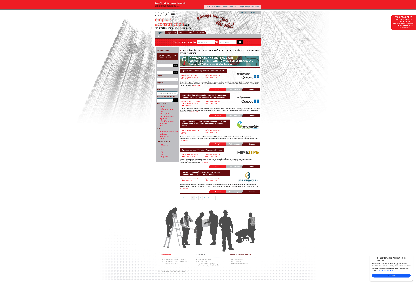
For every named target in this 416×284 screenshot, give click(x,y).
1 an (161, 147)
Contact (252, 89)
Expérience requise (163, 141)
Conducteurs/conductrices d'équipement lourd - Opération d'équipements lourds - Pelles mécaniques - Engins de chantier (204, 124)
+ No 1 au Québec (403, 21)
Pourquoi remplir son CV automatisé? (176, 261)
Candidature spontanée (167, 116)
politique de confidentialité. (385, 270)
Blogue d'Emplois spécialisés (249, 6)
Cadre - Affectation (165, 115)
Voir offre (218, 89)
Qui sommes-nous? (237, 259)
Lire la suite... (197, 85)
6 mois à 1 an (164, 146)
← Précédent (185, 198)
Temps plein (163, 123)
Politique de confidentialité (239, 263)
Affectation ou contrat (166, 109)
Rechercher (161, 62)
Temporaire (163, 108)
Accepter (391, 275)
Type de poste (161, 103)
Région (159, 76)
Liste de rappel (164, 136)
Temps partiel (164, 133)
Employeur (160, 82)
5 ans (161, 154)
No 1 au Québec (203, 261)
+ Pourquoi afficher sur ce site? (403, 23)
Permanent (163, 106)
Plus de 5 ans (164, 156)
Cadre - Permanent (165, 113)
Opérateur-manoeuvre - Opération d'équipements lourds (203, 71)
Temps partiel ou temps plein (169, 131)
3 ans (161, 151)
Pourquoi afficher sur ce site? (207, 263)
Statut (159, 128)
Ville (216, 42)
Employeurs (171, 33)
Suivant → (211, 198)
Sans (161, 144)
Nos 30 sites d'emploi (171, 263)
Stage (161, 111)
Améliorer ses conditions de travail (175, 259)
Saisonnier (163, 120)
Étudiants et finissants (167, 122)
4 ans (161, 153)
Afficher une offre (185, 33)
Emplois (160, 33)
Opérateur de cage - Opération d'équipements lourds (202, 150)
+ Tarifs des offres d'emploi (404, 26)
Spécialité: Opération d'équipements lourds (165, 56)
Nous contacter (236, 261)
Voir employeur (234, 89)
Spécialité (160, 89)
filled (161, 125)
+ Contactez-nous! (403, 28)
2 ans (161, 149)
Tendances (200, 33)
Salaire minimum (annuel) (166, 96)
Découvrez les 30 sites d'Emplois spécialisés (221, 6)
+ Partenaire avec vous (404, 19)
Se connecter (254, 12)
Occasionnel (163, 118)
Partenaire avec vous (204, 259)
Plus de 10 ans (164, 158)
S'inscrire (244, 12)
